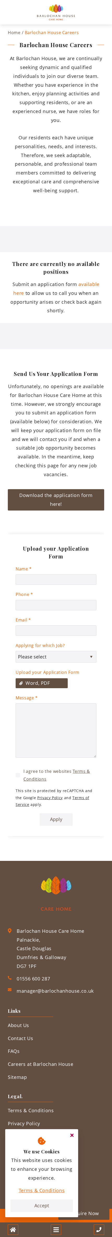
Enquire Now (84, 1213)
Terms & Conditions (42, 1190)
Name (24, 569)
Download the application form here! (56, 499)
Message (27, 698)
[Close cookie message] (72, 1135)
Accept (41, 1205)
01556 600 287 (33, 978)
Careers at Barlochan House (40, 1064)
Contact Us (20, 1038)
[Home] (13, 1229)
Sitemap (17, 1077)
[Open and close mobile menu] (56, 1229)
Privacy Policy (50, 797)
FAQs (14, 1051)
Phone (24, 594)
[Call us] (99, 1229)
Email (23, 620)
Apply (56, 819)
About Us (18, 1025)
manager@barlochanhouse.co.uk (55, 991)
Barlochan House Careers (52, 32)
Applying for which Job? (40, 645)
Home (14, 32)
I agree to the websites (56, 775)
